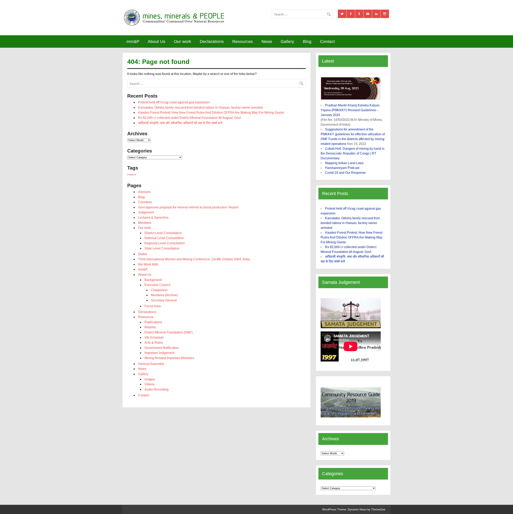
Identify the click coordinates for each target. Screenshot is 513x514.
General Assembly (151, 364)
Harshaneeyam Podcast (342, 168)
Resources (242, 41)
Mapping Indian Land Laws (344, 163)
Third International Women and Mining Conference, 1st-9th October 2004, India (194, 259)
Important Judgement (159, 352)
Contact (327, 41)
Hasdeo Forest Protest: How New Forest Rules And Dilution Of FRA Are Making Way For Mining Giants (211, 112)
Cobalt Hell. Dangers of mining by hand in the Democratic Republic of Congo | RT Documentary (352, 153)
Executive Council (157, 285)
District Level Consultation (163, 233)
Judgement (146, 212)
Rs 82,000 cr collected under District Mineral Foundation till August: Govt (189, 117)
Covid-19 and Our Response (345, 172)
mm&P (132, 41)
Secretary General (164, 300)
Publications (153, 322)
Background (153, 280)
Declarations (212, 41)
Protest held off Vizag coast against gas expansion (174, 102)
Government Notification (161, 347)
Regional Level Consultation (164, 243)
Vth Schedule (154, 337)
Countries (145, 202)
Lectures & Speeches (153, 217)
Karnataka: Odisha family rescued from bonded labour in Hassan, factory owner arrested (200, 107)
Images (149, 379)
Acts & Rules (153, 342)
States (142, 254)
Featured (131, 174)
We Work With (148, 264)
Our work (182, 41)
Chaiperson (159, 290)
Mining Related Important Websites (169, 358)
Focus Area (152, 306)
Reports (150, 327)
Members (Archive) (164, 295)
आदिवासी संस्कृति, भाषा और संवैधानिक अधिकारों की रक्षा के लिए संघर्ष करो (180, 123)
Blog (307, 41)
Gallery (287, 41)
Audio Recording (156, 389)
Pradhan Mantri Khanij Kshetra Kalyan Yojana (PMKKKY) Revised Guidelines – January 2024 (350, 110)
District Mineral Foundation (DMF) (168, 332)
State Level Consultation (161, 248)
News (267, 41)
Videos (149, 384)
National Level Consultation (164, 238)
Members (144, 222)
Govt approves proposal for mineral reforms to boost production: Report (188, 207)
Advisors (144, 192)
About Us (156, 41)
